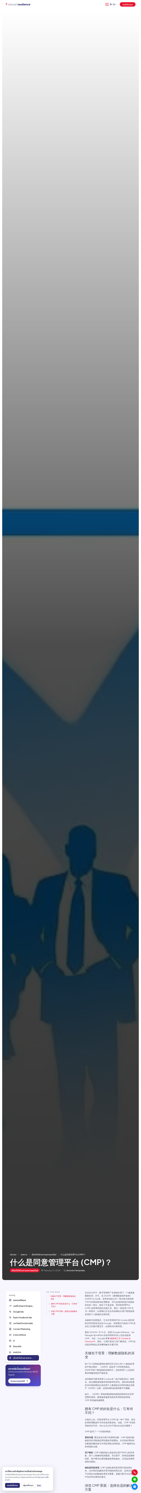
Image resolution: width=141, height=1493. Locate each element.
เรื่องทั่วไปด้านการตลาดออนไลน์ (44, 1254)
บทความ (24, 1254)
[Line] (135, 1480)
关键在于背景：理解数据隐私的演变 (63, 1297)
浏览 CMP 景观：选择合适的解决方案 (64, 1312)
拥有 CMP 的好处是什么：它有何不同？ (64, 1305)
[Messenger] (135, 1487)
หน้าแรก (13, 1254)
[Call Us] (135, 1472)
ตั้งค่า (39, 1485)
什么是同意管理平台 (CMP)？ (73, 1254)
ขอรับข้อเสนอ (128, 4)
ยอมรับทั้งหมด (12, 1485)
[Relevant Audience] (18, 4)
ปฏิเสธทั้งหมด (28, 1485)
